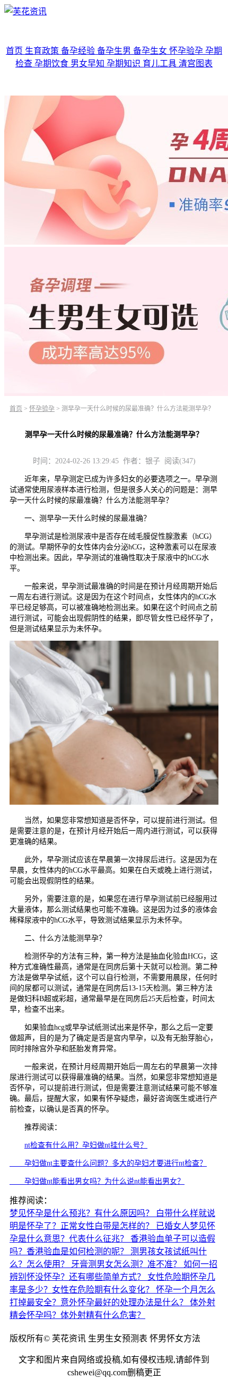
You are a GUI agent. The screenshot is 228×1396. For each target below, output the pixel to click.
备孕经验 (79, 50)
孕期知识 (125, 63)
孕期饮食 (52, 63)
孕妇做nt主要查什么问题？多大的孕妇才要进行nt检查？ (108, 1163)
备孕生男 (115, 50)
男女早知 (89, 63)
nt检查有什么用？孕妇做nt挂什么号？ (85, 1145)
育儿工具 (161, 63)
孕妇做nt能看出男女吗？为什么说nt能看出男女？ (97, 1181)
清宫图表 (196, 63)
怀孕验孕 (187, 50)
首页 (15, 50)
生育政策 (43, 50)
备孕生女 (151, 50)
